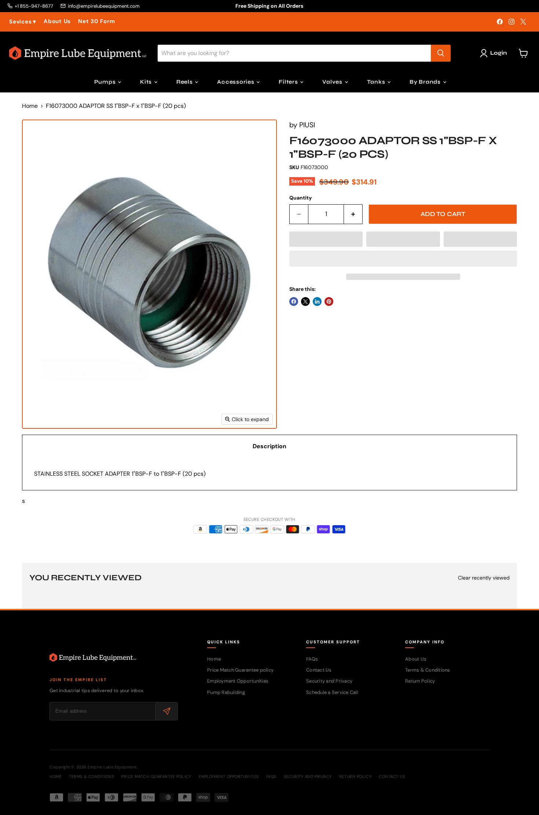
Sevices (22, 22)
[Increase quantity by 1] (353, 214)
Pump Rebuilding (226, 692)
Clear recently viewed (484, 578)
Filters (289, 81)
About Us (57, 21)
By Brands (426, 81)
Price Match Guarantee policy (240, 670)
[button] (326, 239)
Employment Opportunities (237, 681)
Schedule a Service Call (332, 692)
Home (30, 106)
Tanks (377, 81)
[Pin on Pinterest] (328, 301)
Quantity (300, 198)
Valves (333, 81)
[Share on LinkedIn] (317, 301)
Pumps (105, 81)
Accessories (236, 81)
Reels (185, 81)
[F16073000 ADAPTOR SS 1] (33, 449)
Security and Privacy (329, 681)
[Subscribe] (166, 711)
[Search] (441, 53)
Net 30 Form (96, 21)
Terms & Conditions (427, 670)
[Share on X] (305, 301)
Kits (146, 81)
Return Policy (420, 681)
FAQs (312, 659)
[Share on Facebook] (293, 301)
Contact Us (319, 670)
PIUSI (307, 124)
